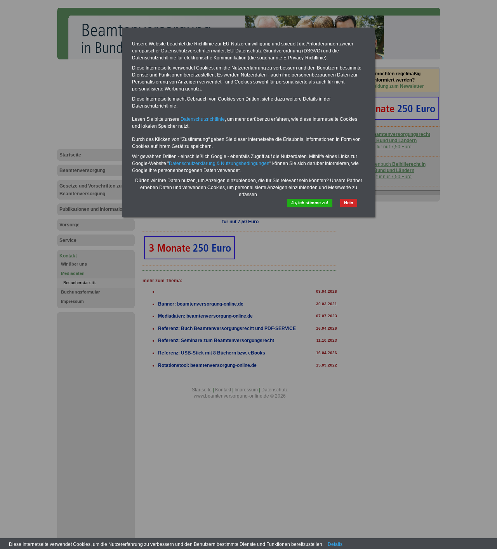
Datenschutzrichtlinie (203, 119)
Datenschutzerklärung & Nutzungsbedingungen (219, 163)
